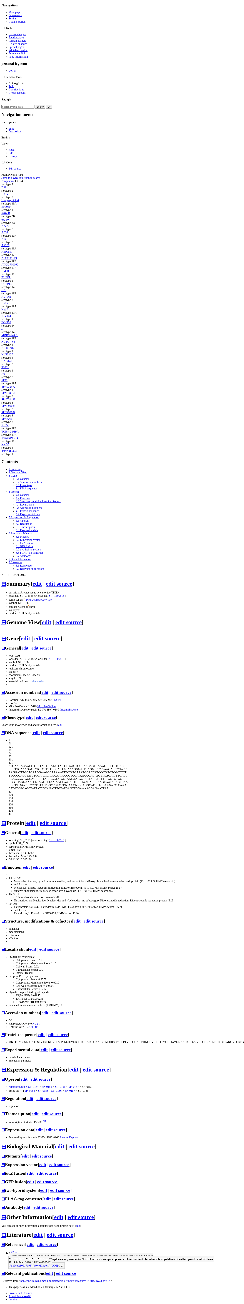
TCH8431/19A (10, 431)
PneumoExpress (69, 1137)
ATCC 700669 (9, 264)
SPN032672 (8, 386)
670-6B (5, 213)
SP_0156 (60, 1086)
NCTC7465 (8, 341)
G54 (3, 290)
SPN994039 (8, 412)
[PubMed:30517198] (20, 1265)
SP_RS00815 (56, 595)
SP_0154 (33, 1086)
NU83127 (7, 354)
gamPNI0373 (9, 450)
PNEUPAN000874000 (39, 599)
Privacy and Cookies (20, 1293)
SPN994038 (8, 405)
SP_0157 (73, 1086)
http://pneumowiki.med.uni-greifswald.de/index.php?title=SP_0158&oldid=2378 (65, 1280)
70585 (5, 226)
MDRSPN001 (9, 335)
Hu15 (4, 303)
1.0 (12, 1251)
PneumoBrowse (69, 709)
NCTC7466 (8, 348)
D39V (5, 193)
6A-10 (5, 219)
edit (37, 583)
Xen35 (5, 444)
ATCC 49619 (9, 258)
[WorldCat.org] (41, 1265)
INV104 (6, 315)
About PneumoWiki (20, 1296)
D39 (3, 187)
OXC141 (6, 360)
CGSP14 (6, 283)
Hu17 (4, 309)
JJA (3, 328)
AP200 (5, 245)
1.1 (16, 1251)
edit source (59, 583)
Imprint (13, 1299)
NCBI (57, 699)
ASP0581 (7, 251)
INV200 (6, 322)
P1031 (5, 367)
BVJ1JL (6, 277)
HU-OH (6, 296)
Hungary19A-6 (10, 200)
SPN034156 (8, 393)
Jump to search (32, 177)
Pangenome (8, 181)
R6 (3, 373)
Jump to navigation (12, 177)
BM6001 (6, 270)
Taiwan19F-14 (9, 437)
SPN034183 (8, 399)
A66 (3, 238)
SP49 (4, 380)
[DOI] (54, 1265)
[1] (21, 1089)
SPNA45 (6, 418)
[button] (3, 28)
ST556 (5, 425)
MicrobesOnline (46, 706)
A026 (4, 232)
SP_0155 (47, 1086)
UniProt (33, 1026)
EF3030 (6, 206)
